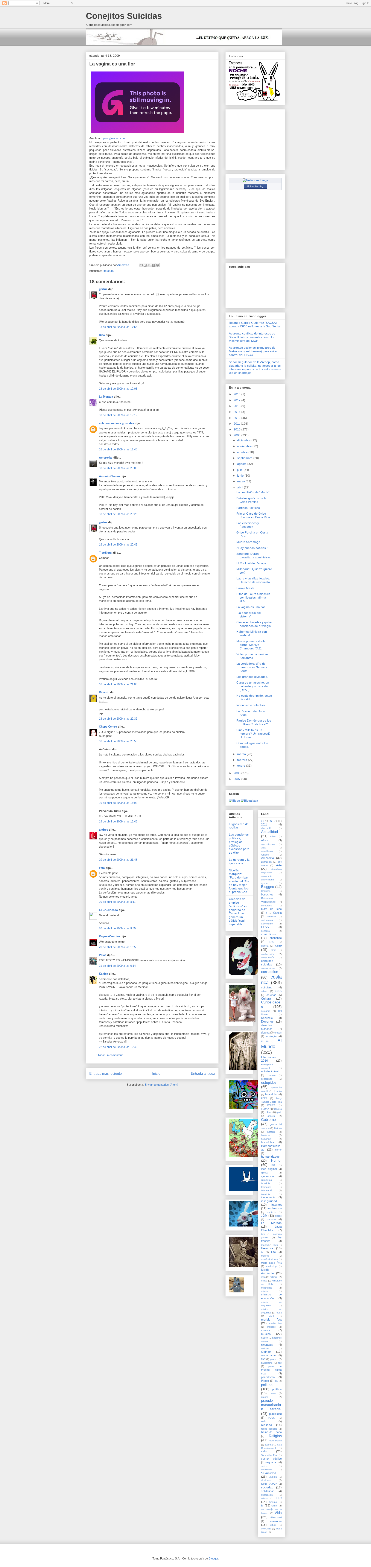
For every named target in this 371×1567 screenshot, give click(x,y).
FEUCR (271, 1105)
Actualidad (269, 832)
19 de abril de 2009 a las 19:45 (118, 821)
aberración (266, 828)
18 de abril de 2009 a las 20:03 (118, 468)
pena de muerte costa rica (271, 1370)
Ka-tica (103, 973)
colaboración (267, 954)
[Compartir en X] (149, 265)
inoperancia (268, 1197)
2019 (237, 394)
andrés (103, 829)
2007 (237, 779)
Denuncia (267, 1018)
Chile (271, 941)
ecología (271, 1036)
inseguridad (269, 1201)
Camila (277, 912)
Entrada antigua (203, 1073)
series (264, 1466)
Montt (271, 1316)
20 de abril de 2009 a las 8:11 (117, 901)
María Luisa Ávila (271, 1263)
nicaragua (267, 1344)
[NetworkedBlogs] (255, 180)
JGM (264, 1215)
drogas (278, 1032)
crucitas (271, 995)
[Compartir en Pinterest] (157, 265)
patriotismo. (267, 1363)
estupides (269, 1083)
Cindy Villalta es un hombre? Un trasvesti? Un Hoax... (253, 733)
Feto (102, 867)
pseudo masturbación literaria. (271, 1404)
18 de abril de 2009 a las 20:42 (118, 544)
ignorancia (267, 1176)
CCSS (265, 927)
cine (278, 945)
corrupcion (269, 972)
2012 (237, 417)
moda (279, 1312)
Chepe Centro (108, 726)
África (264, 840)
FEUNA (265, 1109)
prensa (264, 1397)
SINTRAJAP (269, 1483)
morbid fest (271, 1319)
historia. (271, 1132)
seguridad (271, 1462)
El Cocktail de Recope (251, 563)
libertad (265, 1245)
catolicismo (267, 923)
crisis (278, 991)
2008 (237, 773)
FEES (264, 1098)
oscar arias (268, 1355)
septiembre (245, 458)
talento (264, 1498)
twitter (274, 1505)
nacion (264, 1337)
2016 (237, 406)
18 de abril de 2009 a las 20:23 (118, 514)
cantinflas (272, 916)
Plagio (265, 1380)
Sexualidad (268, 1473)
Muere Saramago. (248, 542)
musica (265, 1330)
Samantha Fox (269, 1455)
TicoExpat (105, 552)
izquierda (271, 1212)
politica (266, 1385)
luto (273, 1252)
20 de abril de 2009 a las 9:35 (117, 928)
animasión (266, 861)
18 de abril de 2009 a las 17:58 (118, 326)
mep (263, 1277)
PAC (263, 1359)
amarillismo (267, 851)
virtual (273, 1525)
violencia (276, 1521)
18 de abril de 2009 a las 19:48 (118, 449)
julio (240, 469)
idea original (269, 1168)
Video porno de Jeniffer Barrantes (252, 656)
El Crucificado (108, 910)
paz (280, 1363)
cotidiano (266, 987)
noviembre (244, 446)
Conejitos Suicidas (124, 16)
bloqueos (266, 891)
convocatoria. (268, 968)
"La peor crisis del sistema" (248, 614)
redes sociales (269, 1428)
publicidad (275, 1413)
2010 (237, 429)
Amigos (265, 854)
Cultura (266, 998)
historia (278, 1128)
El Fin (265, 1041)
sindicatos (266, 1480)
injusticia (265, 1194)
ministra (265, 1291)
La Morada (106, 396)
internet (276, 1204)
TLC (279, 1498)
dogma (265, 1032)
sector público (271, 1458)
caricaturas (267, 920)
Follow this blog (255, 186)
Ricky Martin (275, 1440)
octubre (242, 452)
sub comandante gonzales (116, 423)
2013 (237, 411)
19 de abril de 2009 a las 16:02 (118, 802)
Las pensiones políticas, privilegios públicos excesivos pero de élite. (239, 843)
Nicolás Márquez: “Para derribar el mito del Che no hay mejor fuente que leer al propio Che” (239, 881)
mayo (241, 481)
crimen (264, 991)
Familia (278, 1091)
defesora (265, 1011)
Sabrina (269, 1444)
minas (264, 1280)
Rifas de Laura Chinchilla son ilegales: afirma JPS (253, 597)
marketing (271, 1266)
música (266, 1334)
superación (267, 1495)
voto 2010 (266, 1528)
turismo (273, 1502)
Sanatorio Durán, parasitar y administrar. (253, 555)
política (277, 1389)
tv (262, 1505)
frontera (278, 1109)
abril (240, 487)
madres (265, 1255)
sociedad (267, 1487)
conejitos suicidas (267, 962)
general (271, 1116)
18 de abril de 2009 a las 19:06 (118, 388)
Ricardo (104, 692)
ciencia (264, 945)
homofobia (267, 1142)
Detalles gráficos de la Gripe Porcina (251, 500)
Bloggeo (267, 887)
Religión (275, 1436)
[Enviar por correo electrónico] (141, 265)
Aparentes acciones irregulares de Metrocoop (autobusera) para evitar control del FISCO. (253, 351)
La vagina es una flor (250, 607)
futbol (268, 1112)
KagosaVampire (109, 936)
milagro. (274, 1277)
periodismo (268, 1377)
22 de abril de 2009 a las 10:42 (118, 1047)
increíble (265, 1183)
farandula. (271, 1094)
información (267, 1190)
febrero (242, 759)
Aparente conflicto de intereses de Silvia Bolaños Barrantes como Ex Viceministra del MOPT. (252, 337)
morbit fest (275, 1323)
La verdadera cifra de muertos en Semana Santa (251, 667)
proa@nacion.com (114, 138)
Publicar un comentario (109, 1055)
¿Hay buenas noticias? (252, 548)
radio (264, 1421)
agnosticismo (268, 844)
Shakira (273, 1477)
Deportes (267, 1021)
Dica (102, 335)
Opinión (266, 1351)
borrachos (267, 894)
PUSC (271, 1418)
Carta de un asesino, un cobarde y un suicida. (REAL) (252, 686)
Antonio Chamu (109, 476)
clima (273, 950)
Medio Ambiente (267, 1271)
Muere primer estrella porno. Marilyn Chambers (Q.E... (251, 644)
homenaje (266, 1139)
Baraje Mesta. (245, 588)
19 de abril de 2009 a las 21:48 (118, 859)
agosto (242, 463)
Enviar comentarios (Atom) (161, 1084)
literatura (108, 270)
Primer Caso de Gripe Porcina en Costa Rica (253, 515)
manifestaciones (269, 1259)
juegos (278, 1215)
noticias (265, 1348)
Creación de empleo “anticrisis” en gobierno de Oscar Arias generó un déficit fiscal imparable (238, 911)
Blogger (213, 1558)
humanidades (270, 1156)
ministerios (266, 1287)
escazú (271, 1075)
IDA (273, 1165)
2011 (237, 423)
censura (265, 931)
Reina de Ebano (271, 1432)
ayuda (264, 883)
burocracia (266, 905)
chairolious (268, 934)
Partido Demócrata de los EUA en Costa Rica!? (253, 722)
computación (267, 957)
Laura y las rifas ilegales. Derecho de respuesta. (253, 580)
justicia (271, 1219)
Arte (279, 865)
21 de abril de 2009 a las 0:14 (117, 965)
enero (241, 765)
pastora (274, 1359)
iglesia (264, 1172)
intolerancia (275, 1208)
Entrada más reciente (105, 1073)
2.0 (262, 821)
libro (276, 1245)
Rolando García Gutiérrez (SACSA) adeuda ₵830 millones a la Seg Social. (255, 324)
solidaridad (267, 1491)
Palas (102, 955)
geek (279, 1112)
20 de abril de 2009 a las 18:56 (118, 947)
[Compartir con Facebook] (153, 265)
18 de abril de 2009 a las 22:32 (118, 718)
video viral (276, 1517)
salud (264, 1451)
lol (262, 1252)
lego (263, 1234)
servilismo (266, 1469)
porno (273, 1393)
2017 (237, 400)
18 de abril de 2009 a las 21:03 (118, 684)
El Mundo (271, 1043)
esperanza (266, 1079)
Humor (276, 1160)
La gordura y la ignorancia (239, 861)
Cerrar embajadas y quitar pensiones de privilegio (254, 624)
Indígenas (266, 1187)
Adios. (273, 836)
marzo (242, 754)
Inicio (156, 1073)
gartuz (103, 289)
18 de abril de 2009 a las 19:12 (118, 415)
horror (278, 1149)
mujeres (271, 1326)
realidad (266, 1425)
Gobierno (268, 1120)
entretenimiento (270, 1071)
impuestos (266, 1180)
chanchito (276, 937)
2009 (237, 435)
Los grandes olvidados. (252, 676)
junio (241, 475)
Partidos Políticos (248, 507)
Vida (278, 1513)
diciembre (244, 440)
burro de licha (271, 908)
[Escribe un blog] (145, 265)
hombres (265, 1135)
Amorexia (267, 858)
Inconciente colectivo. (251, 705)
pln (276, 1381)
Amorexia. (106, 457)
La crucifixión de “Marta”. (253, 492)
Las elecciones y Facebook (247, 524)
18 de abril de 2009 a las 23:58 (118, 741)
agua (263, 847)
